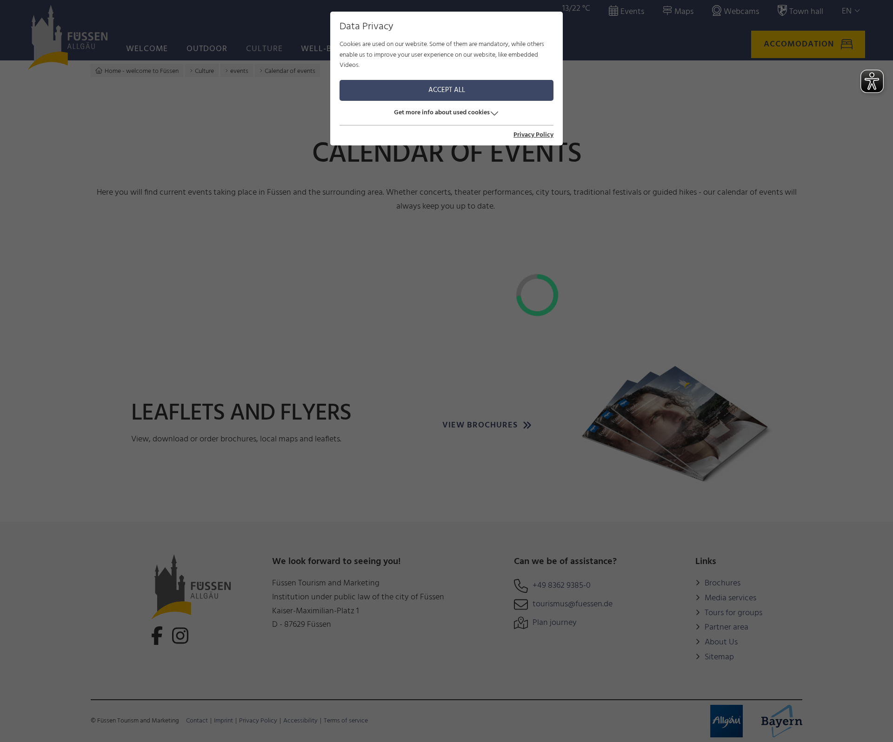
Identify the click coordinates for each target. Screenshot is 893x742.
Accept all (446, 90)
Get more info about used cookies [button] (442, 112)
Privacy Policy (533, 135)
